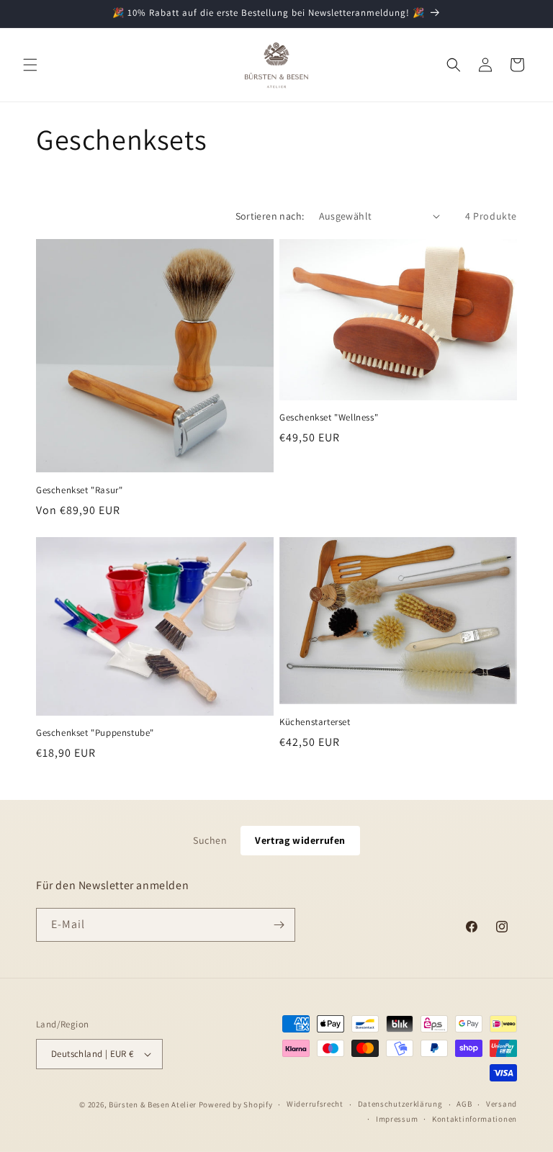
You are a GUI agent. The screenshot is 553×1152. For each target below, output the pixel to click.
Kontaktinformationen (474, 1119)
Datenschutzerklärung (400, 1104)
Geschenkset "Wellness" (328, 417)
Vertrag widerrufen (300, 840)
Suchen (210, 840)
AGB (464, 1104)
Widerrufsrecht (315, 1104)
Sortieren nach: (270, 216)
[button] (30, 65)
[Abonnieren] (279, 925)
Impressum (397, 1119)
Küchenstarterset (315, 722)
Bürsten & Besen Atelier (153, 1104)
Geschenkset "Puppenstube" (95, 733)
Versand (501, 1104)
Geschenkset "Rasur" (79, 490)
